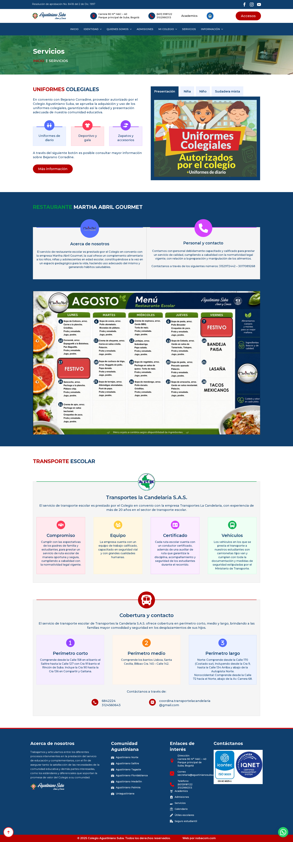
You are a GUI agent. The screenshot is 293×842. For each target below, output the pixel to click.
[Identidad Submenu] (100, 29)
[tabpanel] (205, 138)
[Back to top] (8, 832)
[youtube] (259, 4)
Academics (189, 15)
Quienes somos (118, 29)
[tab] (165, 91)
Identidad (91, 29)
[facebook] (244, 4)
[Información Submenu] (221, 29)
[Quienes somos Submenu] (130, 29)
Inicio (74, 29)
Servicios (189, 29)
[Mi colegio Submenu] (175, 29)
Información (210, 29)
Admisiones (145, 29)
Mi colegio (166, 29)
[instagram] (252, 4)
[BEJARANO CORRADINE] (205, 138)
